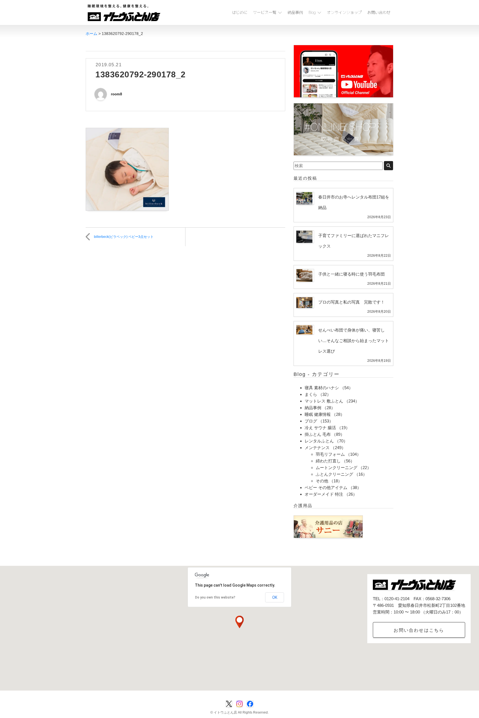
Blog (312, 12)
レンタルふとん (319, 441)
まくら (311, 394)
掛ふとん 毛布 (318, 434)
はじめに (240, 12)
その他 (322, 480)
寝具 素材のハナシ (322, 387)
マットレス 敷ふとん (324, 401)
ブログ (311, 421)
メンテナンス (317, 447)
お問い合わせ (379, 12)
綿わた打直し (328, 461)
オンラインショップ (344, 12)
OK (274, 597)
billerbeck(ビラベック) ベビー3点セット (124, 237)
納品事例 (295, 12)
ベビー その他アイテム (326, 487)
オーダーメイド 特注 (324, 494)
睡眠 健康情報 (318, 414)
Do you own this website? (215, 597)
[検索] (388, 165)
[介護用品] (328, 526)
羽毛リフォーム (330, 454)
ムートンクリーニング (336, 467)
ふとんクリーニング (334, 474)
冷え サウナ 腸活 (320, 427)
